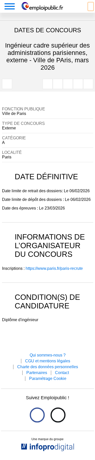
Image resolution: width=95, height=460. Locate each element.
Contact (62, 372)
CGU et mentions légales (47, 361)
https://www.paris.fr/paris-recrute (54, 268)
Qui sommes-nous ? (48, 355)
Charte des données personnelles (47, 367)
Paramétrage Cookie (47, 378)
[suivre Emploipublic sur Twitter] (57, 415)
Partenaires (36, 372)
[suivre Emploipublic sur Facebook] (37, 415)
